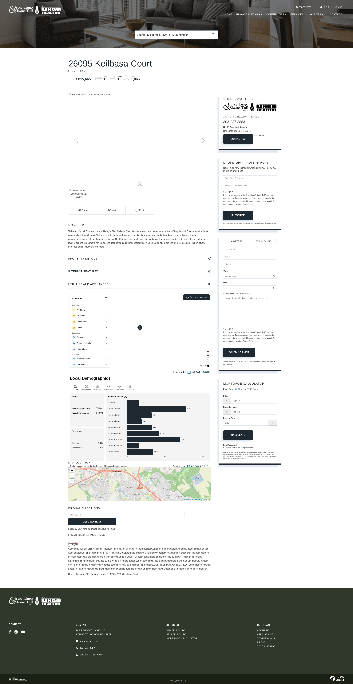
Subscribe (238, 215)
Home (71, 574)
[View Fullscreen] (72, 481)
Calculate (238, 435)
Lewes (103, 574)
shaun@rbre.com (89, 641)
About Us (263, 630)
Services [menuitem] (297, 14)
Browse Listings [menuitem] (248, 14)
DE (87, 574)
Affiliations (265, 634)
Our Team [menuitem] (316, 14)
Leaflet (186, 500)
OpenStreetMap (197, 500)
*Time (225, 283)
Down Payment (230, 407)
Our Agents (259, 135)
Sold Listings (266, 646)
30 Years (242, 389)
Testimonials (266, 638)
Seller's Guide (176, 634)
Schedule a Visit (263, 241)
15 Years (254, 389)
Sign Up (338, 7)
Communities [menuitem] (275, 14)
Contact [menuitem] (336, 14)
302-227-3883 (234, 122)
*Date (225, 271)
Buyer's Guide (176, 630)
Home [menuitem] (228, 14)
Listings (80, 574)
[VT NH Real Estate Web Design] (337, 679)
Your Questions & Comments (236, 294)
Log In (326, 7)
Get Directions (92, 522)
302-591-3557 (305, 7)
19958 (111, 574)
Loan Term (228, 389)
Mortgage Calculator (181, 638)
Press (261, 642)
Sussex (94, 574)
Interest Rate (229, 418)
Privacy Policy (248, 204)
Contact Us (238, 139)
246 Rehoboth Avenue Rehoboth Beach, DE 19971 (93, 632)
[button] (213, 35)
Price (225, 396)
